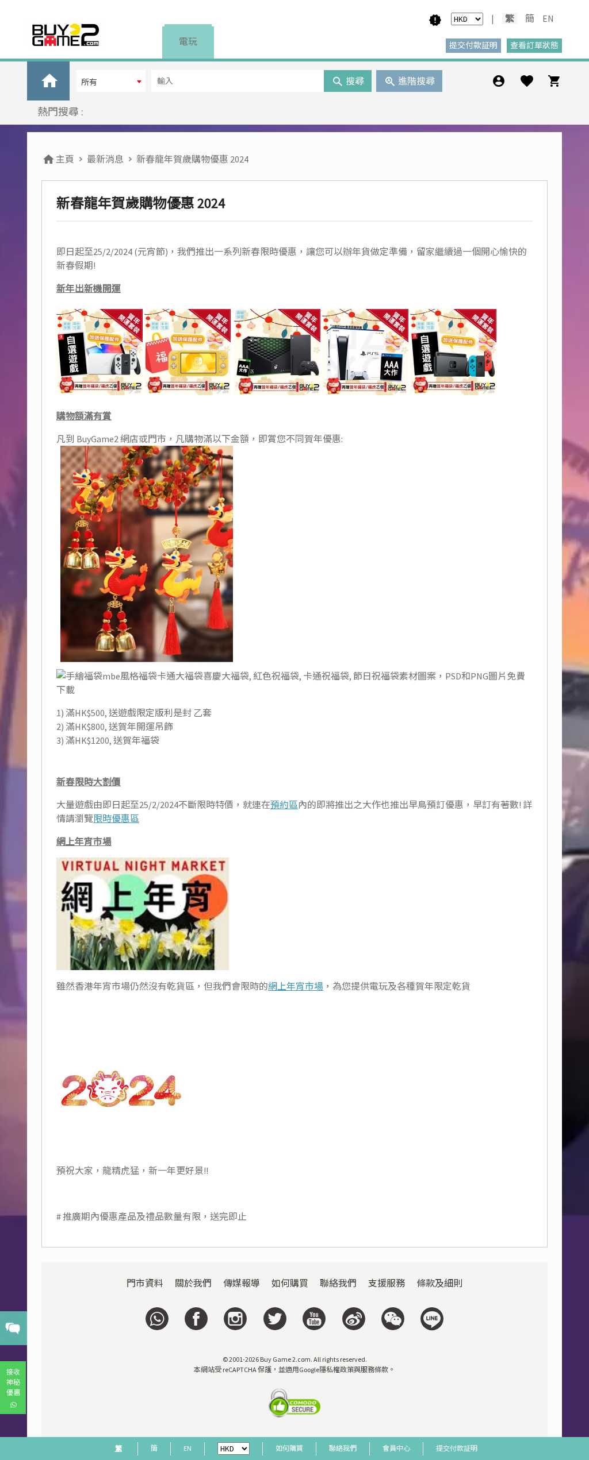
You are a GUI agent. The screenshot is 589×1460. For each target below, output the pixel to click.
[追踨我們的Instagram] (235, 1318)
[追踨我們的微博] (353, 1318)
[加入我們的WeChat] (392, 1318)
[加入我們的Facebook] (196, 1318)
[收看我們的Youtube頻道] (314, 1318)
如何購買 (289, 1283)
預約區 (284, 804)
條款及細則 (439, 1283)
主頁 (64, 159)
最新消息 (105, 159)
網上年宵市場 (295, 986)
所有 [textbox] (89, 82)
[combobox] (111, 81)
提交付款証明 (456, 1448)
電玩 (188, 41)
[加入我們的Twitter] (275, 1318)
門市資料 (145, 1283)
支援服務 (386, 1283)
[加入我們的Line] (432, 1318)
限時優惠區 (116, 818)
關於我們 (193, 1283)
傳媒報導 (241, 1283)
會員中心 (396, 1448)
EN (548, 18)
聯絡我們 (338, 1283)
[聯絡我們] (157, 1318)
